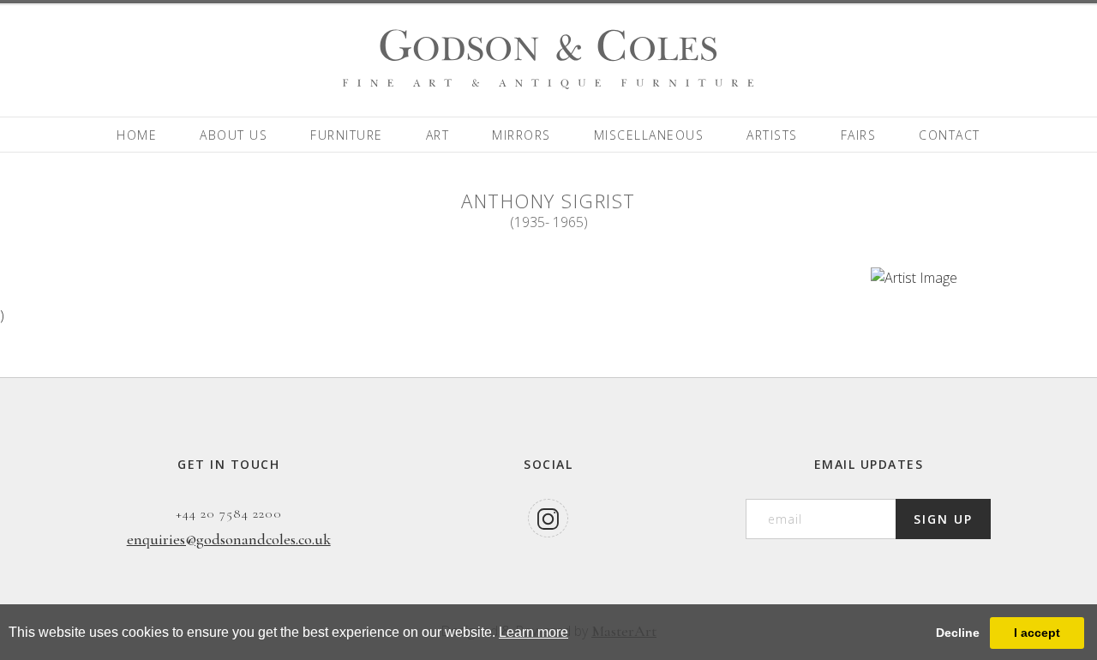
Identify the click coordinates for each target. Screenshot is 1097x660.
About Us (233, 135)
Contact (949, 135)
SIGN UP (943, 519)
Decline (958, 632)
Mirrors (521, 135)
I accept (1037, 632)
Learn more (533, 632)
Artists (772, 135)
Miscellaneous (649, 135)
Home (137, 135)
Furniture (346, 135)
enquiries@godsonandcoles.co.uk (229, 539)
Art (438, 135)
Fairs (859, 135)
